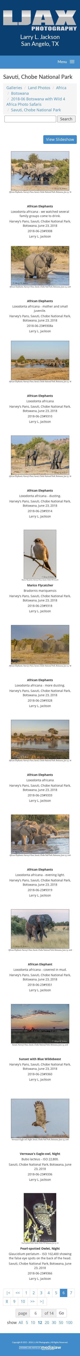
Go (61, 1313)
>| (42, 1301)
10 (23, 1301)
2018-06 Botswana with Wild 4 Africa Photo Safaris (35, 101)
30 (54, 1322)
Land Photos (39, 87)
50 (61, 1322)
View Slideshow (60, 139)
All (21, 1322)
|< (8, 1292)
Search (66, 118)
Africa (61, 87)
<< (18, 1292)
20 (47, 1322)
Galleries (14, 87)
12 (40, 1322)
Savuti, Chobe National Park (36, 109)
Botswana (20, 93)
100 (69, 1322)
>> (32, 1301)
